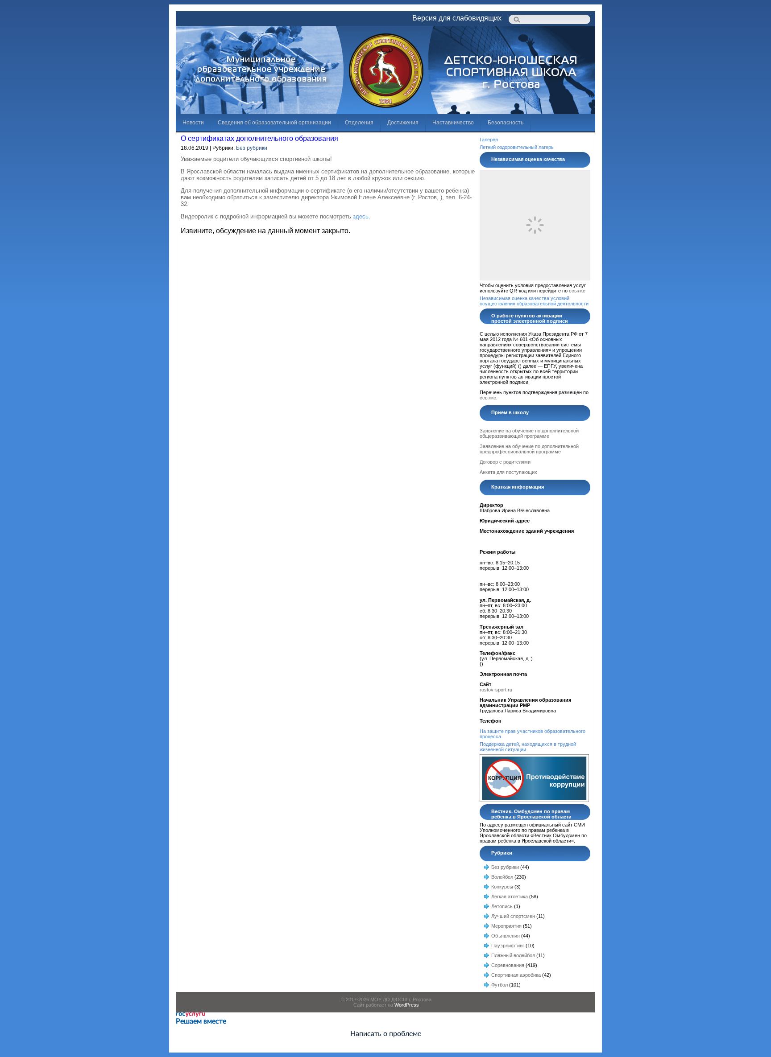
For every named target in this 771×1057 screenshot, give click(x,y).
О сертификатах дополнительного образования (259, 138)
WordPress (406, 1005)
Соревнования (507, 965)
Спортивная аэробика (516, 975)
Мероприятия (506, 926)
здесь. (361, 216)
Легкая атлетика (509, 896)
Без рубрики (251, 148)
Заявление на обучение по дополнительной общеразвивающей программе (529, 433)
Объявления (505, 935)
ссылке (577, 290)
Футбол (499, 984)
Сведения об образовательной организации (274, 122)
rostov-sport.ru (496, 689)
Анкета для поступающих (508, 472)
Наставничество (453, 122)
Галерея (489, 139)
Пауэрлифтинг (507, 945)
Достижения (403, 122)
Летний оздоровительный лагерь (517, 147)
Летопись (502, 906)
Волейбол (502, 877)
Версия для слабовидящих (457, 18)
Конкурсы (502, 886)
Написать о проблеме (385, 1033)
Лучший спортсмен (513, 916)
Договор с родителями (505, 462)
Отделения (359, 122)
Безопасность (505, 122)
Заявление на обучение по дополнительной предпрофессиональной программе (529, 449)
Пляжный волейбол (513, 955)
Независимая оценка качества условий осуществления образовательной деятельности (534, 301)
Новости (193, 122)
